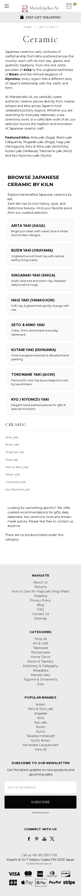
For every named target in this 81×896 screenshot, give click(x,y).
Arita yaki (12, 437)
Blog (40, 605)
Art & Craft (40, 643)
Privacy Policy (40, 600)
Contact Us (40, 614)
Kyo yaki (40, 722)
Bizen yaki (12, 444)
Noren (40, 727)
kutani (40, 704)
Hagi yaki (12, 459)
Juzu (40, 684)
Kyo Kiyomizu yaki (18, 489)
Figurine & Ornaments (40, 679)
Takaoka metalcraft (40, 736)
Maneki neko (40, 675)
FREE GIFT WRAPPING (43, 17)
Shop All (41, 639)
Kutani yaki (13, 474)
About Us (40, 582)
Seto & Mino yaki (17, 467)
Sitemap (40, 618)
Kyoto (40, 731)
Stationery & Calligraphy (40, 666)
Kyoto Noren (40, 740)
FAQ (40, 609)
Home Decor (41, 657)
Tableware (40, 648)
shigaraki (40, 713)
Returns (41, 587)
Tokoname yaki (16, 482)
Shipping (40, 596)
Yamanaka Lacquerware (40, 745)
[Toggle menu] (6, 6)
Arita (40, 718)
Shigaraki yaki (15, 452)
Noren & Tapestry (40, 661)
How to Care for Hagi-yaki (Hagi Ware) (40, 591)
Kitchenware (40, 652)
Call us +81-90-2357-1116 (39, 855)
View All (40, 749)
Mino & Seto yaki (40, 709)
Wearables (40, 670)
